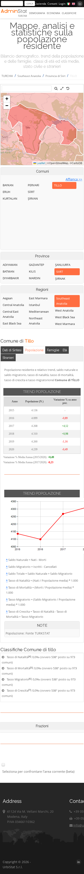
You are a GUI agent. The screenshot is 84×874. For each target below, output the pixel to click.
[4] (29, 656)
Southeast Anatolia (29, 76)
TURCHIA (7, 76)
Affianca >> (74, 179)
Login (62, 4)
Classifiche (69, 13)
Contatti (52, 4)
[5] (31, 667)
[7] (29, 689)
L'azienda (40, 4)
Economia (53, 13)
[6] (30, 678)
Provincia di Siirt (55, 76)
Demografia (37, 13)
